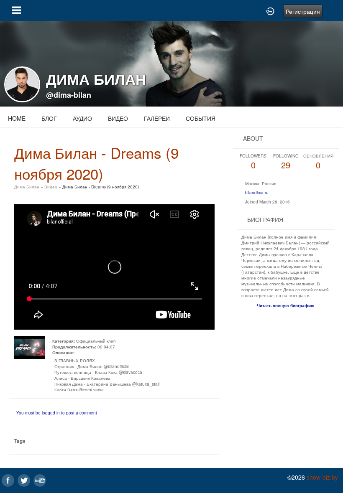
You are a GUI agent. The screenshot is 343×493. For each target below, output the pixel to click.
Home (17, 118)
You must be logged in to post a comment (56, 413)
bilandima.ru (257, 193)
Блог (49, 118)
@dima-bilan (68, 94)
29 (286, 162)
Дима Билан (26, 187)
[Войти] (270, 10)
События (200, 118)
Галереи (157, 118)
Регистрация (303, 11)
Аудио (82, 118)
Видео (118, 118)
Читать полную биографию (286, 305)
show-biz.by (322, 477)
